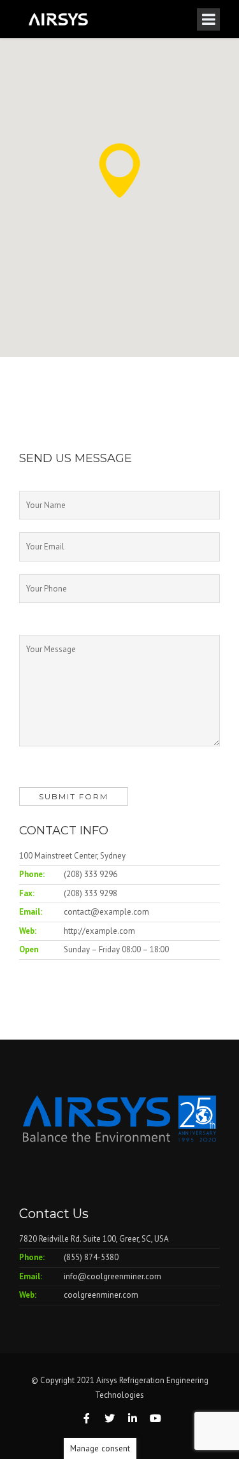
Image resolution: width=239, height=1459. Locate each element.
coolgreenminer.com (101, 1294)
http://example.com (99, 930)
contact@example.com (106, 911)
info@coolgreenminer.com (112, 1276)
